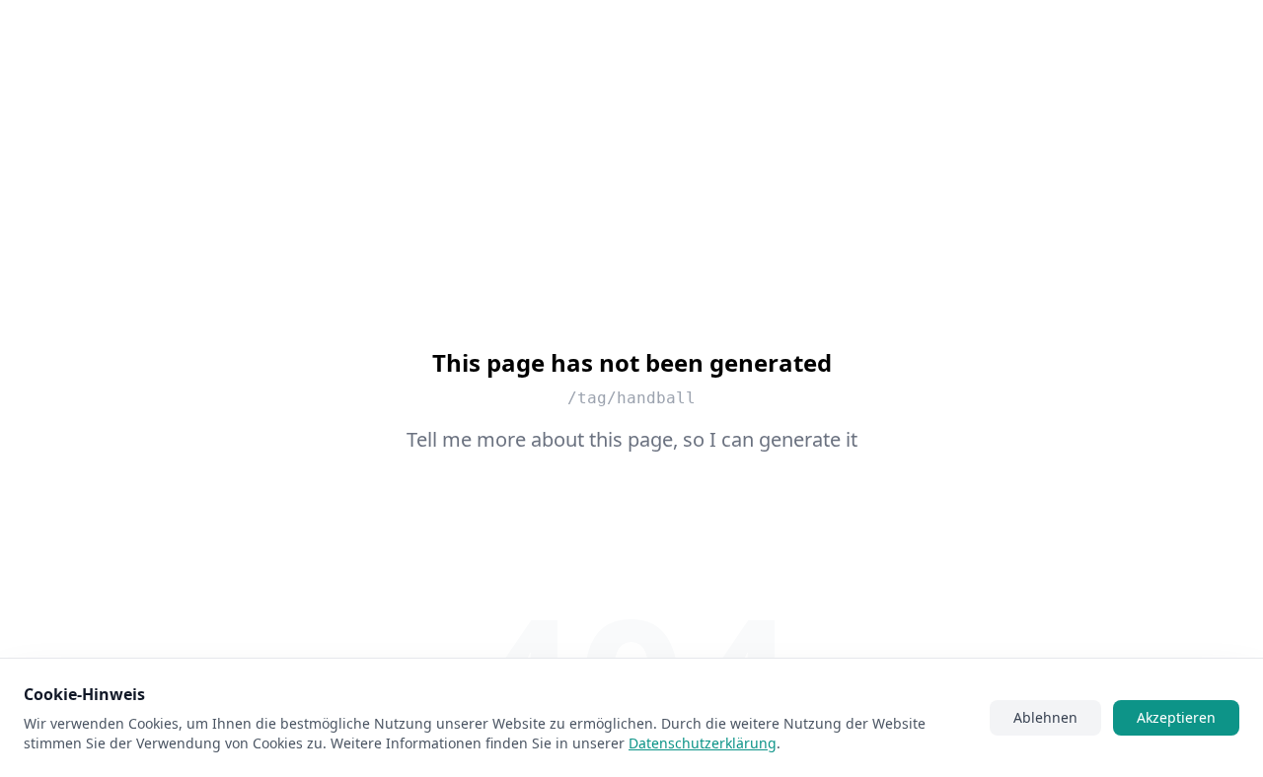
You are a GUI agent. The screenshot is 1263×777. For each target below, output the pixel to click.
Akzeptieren (1176, 717)
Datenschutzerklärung (703, 743)
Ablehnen (1045, 717)
